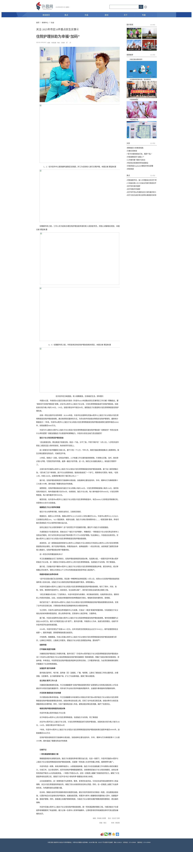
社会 (52, 22)
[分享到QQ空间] (113, 834)
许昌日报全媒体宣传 (136, 59)
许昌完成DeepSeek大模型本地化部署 (140, 166)
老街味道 (130, 169)
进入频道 (152, 25)
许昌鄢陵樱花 (134, 99)
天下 (125, 15)
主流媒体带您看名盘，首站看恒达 (140, 79)
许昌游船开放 (134, 119)
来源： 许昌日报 (51, 42)
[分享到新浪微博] (102, 834)
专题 (144, 15)
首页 (37, 22)
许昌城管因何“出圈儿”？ (136, 157)
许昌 (86, 15)
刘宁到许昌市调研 (133, 186)
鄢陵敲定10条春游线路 (135, 148)
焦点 (66, 15)
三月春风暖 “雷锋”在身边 (136, 160)
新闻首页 (46, 15)
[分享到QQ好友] (109, 834)
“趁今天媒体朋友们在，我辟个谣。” (139, 154)
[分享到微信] (106, 834)
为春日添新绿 (132, 151)
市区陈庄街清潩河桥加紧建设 (137, 163)
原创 (106, 15)
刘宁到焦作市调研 (133, 189)
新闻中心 (45, 22)
